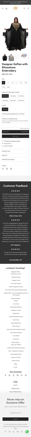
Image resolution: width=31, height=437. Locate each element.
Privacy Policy (12, 426)
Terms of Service (23, 426)
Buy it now (15, 136)
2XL (26, 82)
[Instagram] (9, 375)
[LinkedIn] (26, 375)
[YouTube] (22, 375)
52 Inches (13, 96)
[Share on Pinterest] (11, 169)
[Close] (28, 396)
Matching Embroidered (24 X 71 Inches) (13, 114)
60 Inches (21, 100)
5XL (8, 87)
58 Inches (13, 100)
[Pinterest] (17, 375)
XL (21, 82)
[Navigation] (2, 8)
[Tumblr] (13, 375)
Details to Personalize (9, 119)
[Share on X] (7, 169)
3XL (4, 87)
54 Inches (21, 96)
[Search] (24, 8)
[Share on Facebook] (3, 169)
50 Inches (5, 96)
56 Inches (5, 100)
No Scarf (5, 109)
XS (3, 82)
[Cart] (28, 8)
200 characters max (24, 128)
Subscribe (15, 419)
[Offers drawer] (6, 8)
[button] (4, 34)
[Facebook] (5, 375)
